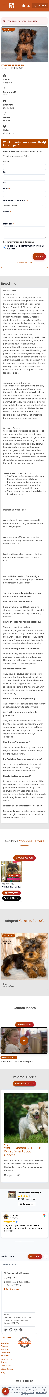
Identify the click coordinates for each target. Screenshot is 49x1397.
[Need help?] (5, 1391)
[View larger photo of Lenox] (19, 864)
